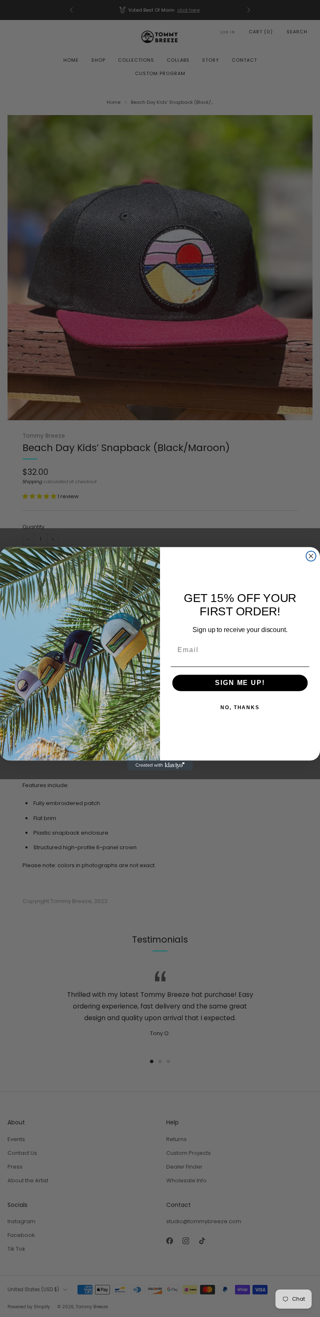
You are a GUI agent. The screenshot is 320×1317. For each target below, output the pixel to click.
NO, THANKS (240, 707)
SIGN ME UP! (240, 682)
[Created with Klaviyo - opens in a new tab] (160, 765)
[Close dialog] (311, 556)
